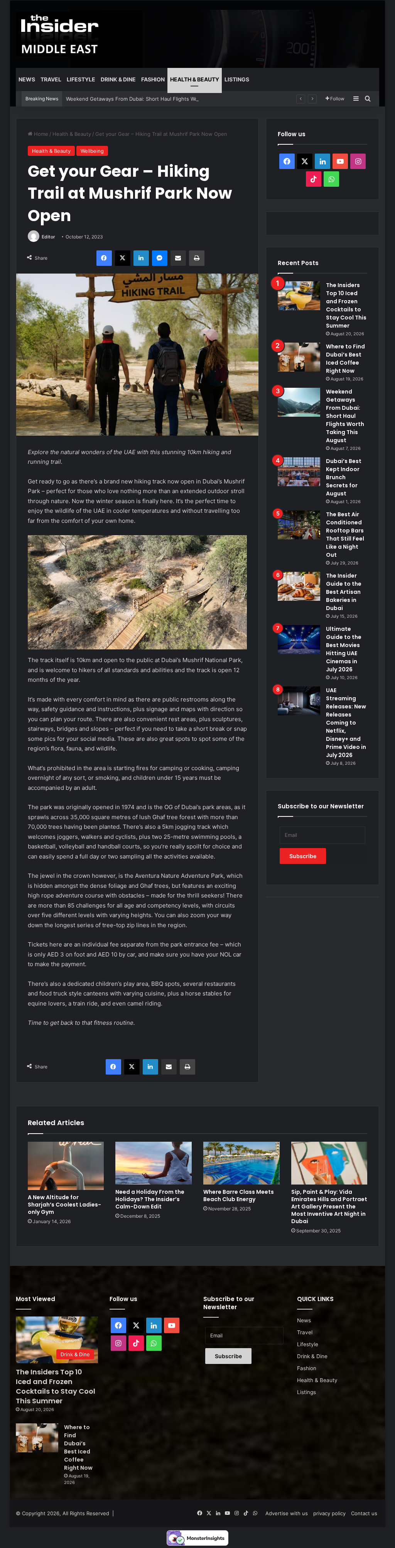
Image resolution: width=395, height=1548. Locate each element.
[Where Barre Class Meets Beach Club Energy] (241, 1163)
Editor (48, 237)
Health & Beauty (194, 79)
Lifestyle (81, 79)
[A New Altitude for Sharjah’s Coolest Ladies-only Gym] (66, 1166)
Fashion (153, 79)
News (27, 79)
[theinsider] (60, 34)
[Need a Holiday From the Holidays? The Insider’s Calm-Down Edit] (153, 1163)
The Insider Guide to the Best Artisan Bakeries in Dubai (343, 592)
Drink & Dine (118, 79)
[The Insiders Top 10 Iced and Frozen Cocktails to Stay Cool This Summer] (299, 295)
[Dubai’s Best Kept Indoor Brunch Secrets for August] (299, 471)
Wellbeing (92, 151)
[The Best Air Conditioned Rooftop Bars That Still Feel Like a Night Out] (299, 524)
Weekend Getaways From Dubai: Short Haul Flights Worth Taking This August (159, 99)
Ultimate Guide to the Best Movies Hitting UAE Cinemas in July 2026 (343, 649)
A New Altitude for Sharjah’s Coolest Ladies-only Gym (64, 1204)
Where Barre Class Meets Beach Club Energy (238, 1195)
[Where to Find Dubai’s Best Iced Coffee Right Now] (299, 357)
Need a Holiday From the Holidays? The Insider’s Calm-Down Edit (149, 1199)
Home (40, 134)
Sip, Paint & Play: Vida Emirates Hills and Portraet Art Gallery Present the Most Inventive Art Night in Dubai (329, 1206)
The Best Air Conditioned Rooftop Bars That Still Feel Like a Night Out (345, 534)
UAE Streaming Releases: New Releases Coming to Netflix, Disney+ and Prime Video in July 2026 (346, 722)
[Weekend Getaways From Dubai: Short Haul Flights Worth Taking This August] (299, 402)
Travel (51, 79)
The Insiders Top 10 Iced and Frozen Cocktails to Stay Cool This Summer (346, 305)
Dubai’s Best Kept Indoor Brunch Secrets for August (343, 477)
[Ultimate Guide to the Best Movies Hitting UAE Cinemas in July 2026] (299, 639)
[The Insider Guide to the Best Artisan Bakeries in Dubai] (299, 586)
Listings (237, 79)
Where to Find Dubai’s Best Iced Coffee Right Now (345, 359)
